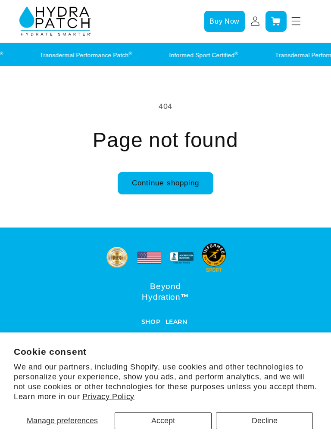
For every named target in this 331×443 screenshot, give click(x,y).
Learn (176, 322)
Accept (163, 420)
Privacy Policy (108, 396)
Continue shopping (166, 183)
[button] (275, 21)
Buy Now (224, 21)
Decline (265, 420)
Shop (151, 322)
